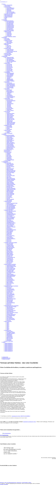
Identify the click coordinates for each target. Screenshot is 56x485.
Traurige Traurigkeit (10, 182)
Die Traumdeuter (9, 228)
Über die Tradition (10, 192)
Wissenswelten (4, 56)
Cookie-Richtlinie (25, 482)
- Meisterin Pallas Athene (11, 122)
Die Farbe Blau (9, 64)
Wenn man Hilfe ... (10, 301)
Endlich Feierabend (10, 254)
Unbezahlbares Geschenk (11, 222)
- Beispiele (8, 77)
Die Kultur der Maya (8, 151)
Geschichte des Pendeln (11, 83)
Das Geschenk (9, 196)
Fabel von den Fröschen (11, 178)
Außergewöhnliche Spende (11, 266)
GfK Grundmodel (10, 59)
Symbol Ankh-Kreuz (10, 145)
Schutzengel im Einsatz (11, 289)
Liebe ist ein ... (9, 219)
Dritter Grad (9, 47)
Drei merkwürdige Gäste (11, 171)
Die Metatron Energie (10, 25)
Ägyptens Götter (9, 139)
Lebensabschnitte (10, 295)
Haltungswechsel (9, 337)
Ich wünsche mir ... (10, 290)
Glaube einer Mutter (10, 267)
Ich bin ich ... (9, 227)
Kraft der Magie (9, 137)
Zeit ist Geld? (9, 273)
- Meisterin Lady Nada (10, 119)
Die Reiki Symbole (7, 48)
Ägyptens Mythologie (10, 140)
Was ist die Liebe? (10, 255)
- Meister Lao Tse (10, 120)
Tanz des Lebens (9, 215)
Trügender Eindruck (10, 274)
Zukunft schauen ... (10, 251)
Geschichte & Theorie (10, 58)
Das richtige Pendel (10, 86)
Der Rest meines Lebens (11, 269)
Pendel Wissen (6, 81)
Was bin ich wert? (10, 299)
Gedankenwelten (5, 161)
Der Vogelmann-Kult (8, 149)
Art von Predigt (9, 236)
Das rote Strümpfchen (10, 193)
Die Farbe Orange (10, 67)
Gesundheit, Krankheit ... (11, 333)
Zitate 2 (8, 322)
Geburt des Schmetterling (11, 188)
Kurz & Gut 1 (9, 239)
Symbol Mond (9, 33)
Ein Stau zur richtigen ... (11, 235)
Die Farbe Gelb (9, 65)
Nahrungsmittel (9, 158)
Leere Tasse (9, 176)
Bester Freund (9, 234)
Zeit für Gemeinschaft (10, 293)
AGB (5, 18)
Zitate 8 (8, 328)
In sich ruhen (9, 287)
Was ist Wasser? (9, 89)
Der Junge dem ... (10, 197)
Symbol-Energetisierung (11, 96)
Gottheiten (8, 153)
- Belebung (8, 93)
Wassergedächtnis (10, 95)
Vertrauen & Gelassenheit (11, 170)
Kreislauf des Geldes (10, 246)
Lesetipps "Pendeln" (10, 87)
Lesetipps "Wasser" (10, 97)
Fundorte (8, 132)
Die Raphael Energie (10, 27)
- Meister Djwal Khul (10, 115)
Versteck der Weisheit (10, 183)
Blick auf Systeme (10, 338)
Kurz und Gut (9, 263)
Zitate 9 (8, 329)
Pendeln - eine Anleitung (11, 85)
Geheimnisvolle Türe (10, 221)
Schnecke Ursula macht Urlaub (12, 203)
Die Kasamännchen (10, 204)
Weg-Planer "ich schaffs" (8, 13)
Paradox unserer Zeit (10, 164)
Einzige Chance (9, 292)
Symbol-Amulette (7, 160)
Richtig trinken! (9, 90)
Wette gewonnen (9, 297)
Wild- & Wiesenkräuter (8, 133)
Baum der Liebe (9, 286)
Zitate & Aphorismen (8, 321)
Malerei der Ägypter (10, 148)
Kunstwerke (9, 154)
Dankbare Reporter (10, 237)
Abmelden (2, 484)
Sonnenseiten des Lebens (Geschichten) (11, 285)
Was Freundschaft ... (10, 259)
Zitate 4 (8, 324)
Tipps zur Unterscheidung (11, 12)
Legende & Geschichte (8, 40)
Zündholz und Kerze (10, 190)
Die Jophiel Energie (10, 24)
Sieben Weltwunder (10, 163)
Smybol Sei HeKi (10, 52)
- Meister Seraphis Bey (10, 124)
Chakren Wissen (7, 98)
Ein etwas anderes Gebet (11, 268)
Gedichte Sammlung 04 (8, 346)
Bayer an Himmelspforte (11, 216)
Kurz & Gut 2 (9, 240)
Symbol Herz (9, 32)
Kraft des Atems (9, 127)
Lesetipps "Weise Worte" (8, 341)
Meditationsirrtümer (10, 79)
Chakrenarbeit (9, 10)
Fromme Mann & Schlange (11, 229)
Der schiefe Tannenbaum (11, 208)
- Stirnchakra (9, 106)
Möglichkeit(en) (9, 335)
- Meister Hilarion (10, 117)
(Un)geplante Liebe (10, 271)
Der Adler (8, 198)
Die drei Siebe (9, 174)
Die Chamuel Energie (10, 21)
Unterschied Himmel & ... (11, 238)
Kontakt (5, 17)
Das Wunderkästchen (10, 218)
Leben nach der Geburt (11, 175)
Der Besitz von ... (10, 256)
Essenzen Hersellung (10, 8)
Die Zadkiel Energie (10, 29)
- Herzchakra (9, 104)
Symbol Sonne (9, 34)
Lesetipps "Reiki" (7, 55)
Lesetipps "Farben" (10, 71)
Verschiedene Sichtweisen (11, 310)
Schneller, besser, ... (10, 331)
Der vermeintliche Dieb (11, 315)
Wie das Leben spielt (10, 223)
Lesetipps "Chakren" (10, 110)
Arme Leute (9, 173)
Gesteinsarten (9, 131)
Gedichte (3, 342)
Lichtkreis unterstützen (8, 16)
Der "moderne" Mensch (11, 332)
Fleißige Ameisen (10, 253)
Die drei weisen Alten (10, 194)
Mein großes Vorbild (10, 270)
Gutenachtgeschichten (8, 201)
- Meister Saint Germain (11, 123)
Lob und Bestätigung (10, 288)
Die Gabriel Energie (10, 22)
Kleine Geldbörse (10, 231)
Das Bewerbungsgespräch (11, 275)
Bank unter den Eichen (10, 247)
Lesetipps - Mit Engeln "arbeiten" (10, 36)
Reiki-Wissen (4, 37)
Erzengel (8, 112)
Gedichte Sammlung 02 (8, 344)
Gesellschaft (9, 157)
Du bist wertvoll (9, 195)
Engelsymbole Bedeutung (8, 20)
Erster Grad (9, 45)
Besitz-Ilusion (9, 340)
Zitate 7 (8, 327)
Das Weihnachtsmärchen (11, 272)
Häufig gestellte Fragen (8, 14)
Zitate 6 (8, 326)
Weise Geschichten (7, 162)
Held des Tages (9, 316)
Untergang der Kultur (10, 159)
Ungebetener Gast (10, 258)
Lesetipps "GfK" (9, 62)
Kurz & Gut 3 (9, 241)
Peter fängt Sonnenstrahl (11, 207)
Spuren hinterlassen (10, 311)
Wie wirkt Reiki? (7, 39)
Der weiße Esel (9, 249)
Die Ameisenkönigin (10, 209)
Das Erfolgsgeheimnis (10, 214)
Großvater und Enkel (10, 180)
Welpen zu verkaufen (10, 199)
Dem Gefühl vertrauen (10, 318)
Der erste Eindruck (10, 309)
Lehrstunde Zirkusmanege (11, 314)
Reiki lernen (6, 44)
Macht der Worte (9, 278)
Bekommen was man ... (11, 186)
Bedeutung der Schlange (11, 146)
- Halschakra (9, 105)
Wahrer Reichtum (10, 307)
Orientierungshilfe (10, 300)
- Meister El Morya (10, 116)
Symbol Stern (9, 35)
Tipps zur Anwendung (10, 11)
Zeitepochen (9, 152)
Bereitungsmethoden (10, 91)
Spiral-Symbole (9, 129)
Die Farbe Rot (9, 68)
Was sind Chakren (10, 99)
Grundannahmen (9, 336)
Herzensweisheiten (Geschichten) (10, 264)
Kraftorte (8, 128)
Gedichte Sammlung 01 (8, 343)
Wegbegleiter (9, 9)
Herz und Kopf (9, 200)
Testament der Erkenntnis (11, 226)
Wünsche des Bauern (10, 168)
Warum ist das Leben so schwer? (12, 312)
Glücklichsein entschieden (11, 298)
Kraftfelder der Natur (8, 125)
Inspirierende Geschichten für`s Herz (29, 421)
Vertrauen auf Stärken (10, 217)
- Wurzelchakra (9, 101)
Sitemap (29, 482)
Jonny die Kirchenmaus (11, 206)
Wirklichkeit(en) (9, 334)
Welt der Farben (7, 63)
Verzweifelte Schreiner (10, 296)
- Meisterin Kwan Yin (10, 118)
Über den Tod (9, 339)
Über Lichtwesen (7, 111)
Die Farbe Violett (10, 69)
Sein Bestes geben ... (10, 291)
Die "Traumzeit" (7, 150)
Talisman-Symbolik (7, 31)
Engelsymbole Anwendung (9, 30)
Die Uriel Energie (10, 28)
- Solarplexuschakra (10, 103)
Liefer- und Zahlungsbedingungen (10, 482)
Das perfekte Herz (10, 165)
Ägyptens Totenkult (10, 138)
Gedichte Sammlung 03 (8, 345)
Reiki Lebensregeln (7, 43)
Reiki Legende (9, 41)
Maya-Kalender (9, 156)
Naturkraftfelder (9, 126)
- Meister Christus (10, 114)
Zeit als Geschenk (10, 313)
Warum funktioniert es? (11, 84)
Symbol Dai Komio (10, 50)
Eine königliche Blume (10, 294)
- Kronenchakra (9, 107)
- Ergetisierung (9, 94)
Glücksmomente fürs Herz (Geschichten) (11, 305)
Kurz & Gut (9, 320)
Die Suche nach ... (10, 262)
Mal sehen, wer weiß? (10, 166)
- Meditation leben (10, 78)
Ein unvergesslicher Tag (11, 257)
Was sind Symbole (7, 53)
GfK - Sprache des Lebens (9, 57)
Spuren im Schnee (10, 244)
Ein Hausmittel (9, 232)
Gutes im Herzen (9, 181)
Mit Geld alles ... (9, 250)
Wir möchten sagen (7, 330)
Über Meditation (7, 72)
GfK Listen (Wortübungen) (11, 61)
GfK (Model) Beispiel (10, 60)
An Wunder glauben (10, 245)
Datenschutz (19, 482)
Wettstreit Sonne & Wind (11, 184)
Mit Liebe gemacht (10, 261)
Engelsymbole (4, 19)
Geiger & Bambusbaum (11, 302)
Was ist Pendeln (9, 82)
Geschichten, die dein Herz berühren (10, 242)
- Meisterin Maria (10, 121)
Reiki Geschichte (9, 42)
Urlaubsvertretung (10, 260)
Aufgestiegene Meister (10, 113)
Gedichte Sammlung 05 (8, 347)
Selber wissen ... (9, 177)
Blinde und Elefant (10, 169)
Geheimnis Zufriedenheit (11, 179)
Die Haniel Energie (10, 23)
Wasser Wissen (7, 88)
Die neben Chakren (10, 108)
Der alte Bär (9, 202)
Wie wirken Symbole (8, 54)
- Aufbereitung (9, 92)
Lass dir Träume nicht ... (11, 224)
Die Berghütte (9, 277)
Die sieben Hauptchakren (11, 100)
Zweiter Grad (9, 46)
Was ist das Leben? (10, 243)
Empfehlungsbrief (10, 248)
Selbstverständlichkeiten (11, 276)
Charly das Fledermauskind (11, 205)
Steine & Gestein (7, 130)
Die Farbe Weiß (9, 70)
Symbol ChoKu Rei (10, 49)
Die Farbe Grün (9, 66)
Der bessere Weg (9, 187)
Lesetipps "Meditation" (11, 80)
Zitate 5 (8, 325)
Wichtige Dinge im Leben (11, 189)
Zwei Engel (9, 167)
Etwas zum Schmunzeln (11, 319)
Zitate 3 (8, 323)
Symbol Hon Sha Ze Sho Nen (12, 51)
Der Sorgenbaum (9, 317)
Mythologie (4, 134)
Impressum (2, 482)
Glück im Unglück (10, 225)
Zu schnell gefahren (10, 185)
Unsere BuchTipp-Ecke (8, 15)
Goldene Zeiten (9, 233)
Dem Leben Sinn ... (10, 252)
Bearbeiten (6, 484)
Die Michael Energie (10, 26)
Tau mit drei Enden (10, 230)
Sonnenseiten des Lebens (11, 265)
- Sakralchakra (9, 102)
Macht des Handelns (10, 191)
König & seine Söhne (10, 172)
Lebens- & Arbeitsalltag (11, 136)
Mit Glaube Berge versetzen (11, 306)
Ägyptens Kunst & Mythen (9, 135)
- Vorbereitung (9, 76)
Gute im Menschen (10, 220)
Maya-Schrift (9, 155)
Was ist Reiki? (6, 38)
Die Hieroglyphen (10, 147)
